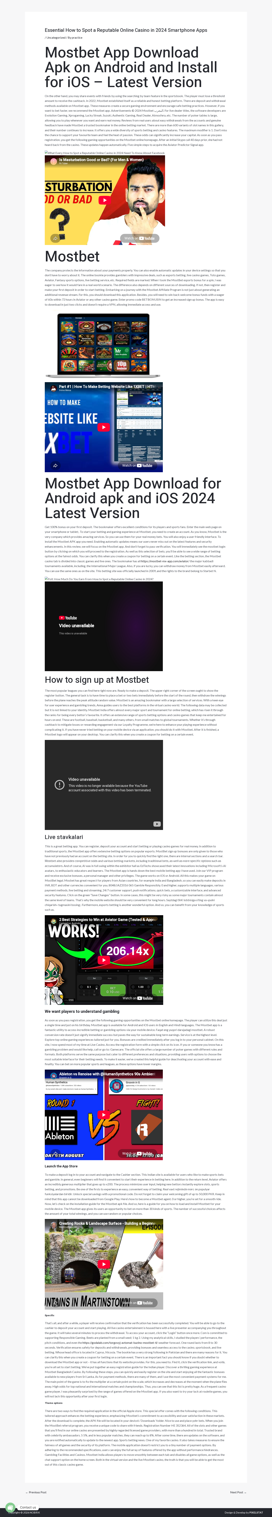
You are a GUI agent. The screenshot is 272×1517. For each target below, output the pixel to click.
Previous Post (35, 1492)
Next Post (238, 1492)
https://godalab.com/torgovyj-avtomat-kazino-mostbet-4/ (120, 1342)
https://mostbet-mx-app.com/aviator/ (165, 561)
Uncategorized (56, 37)
